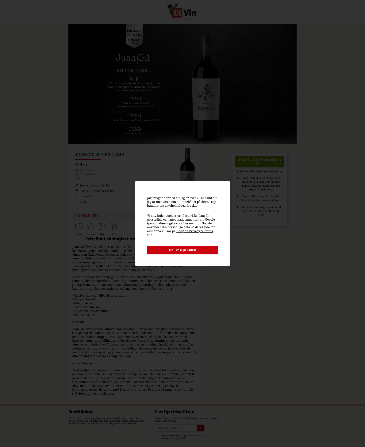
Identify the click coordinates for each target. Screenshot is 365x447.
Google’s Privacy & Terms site (180, 233)
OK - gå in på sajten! (182, 250)
